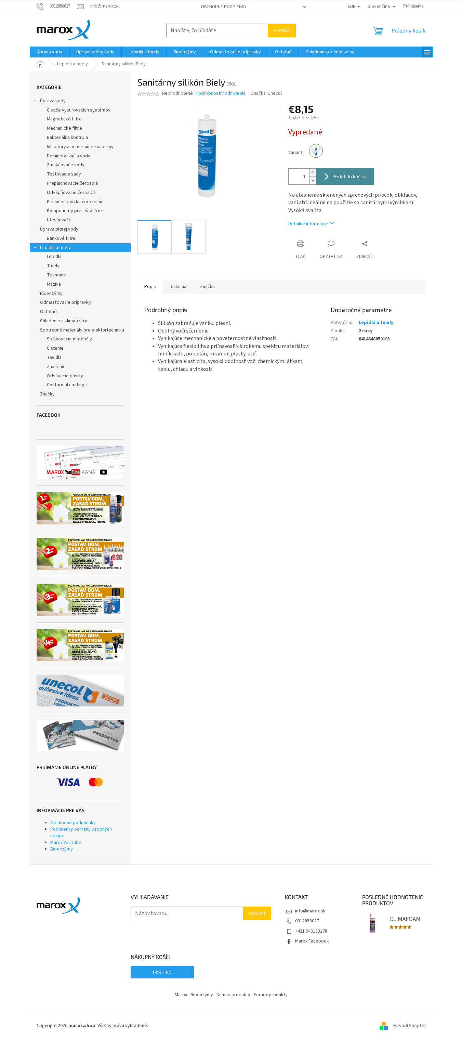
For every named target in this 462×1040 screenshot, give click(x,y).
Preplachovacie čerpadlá (72, 183)
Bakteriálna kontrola (67, 137)
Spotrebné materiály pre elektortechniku (82, 330)
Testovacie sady (64, 174)
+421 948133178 (311, 931)
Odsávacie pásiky (65, 376)
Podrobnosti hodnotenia (221, 93)
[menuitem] (49, 52)
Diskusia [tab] (178, 286)
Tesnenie (56, 275)
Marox (181, 994)
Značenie (56, 366)
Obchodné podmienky (224, 7)
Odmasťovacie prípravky (65, 302)
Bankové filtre (61, 238)
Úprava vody (53, 101)
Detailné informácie (308, 223)
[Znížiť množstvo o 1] (312, 180)
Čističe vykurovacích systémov (78, 110)
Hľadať (281, 30)
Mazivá (54, 284)
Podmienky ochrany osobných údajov (81, 832)
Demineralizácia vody (68, 156)
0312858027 (307, 921)
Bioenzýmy (51, 293)
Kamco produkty (233, 994)
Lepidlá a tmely (55, 247)
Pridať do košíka (349, 176)
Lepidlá (54, 256)
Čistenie (55, 348)
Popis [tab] (150, 286)
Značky (47, 394)
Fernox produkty (271, 994)
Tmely (53, 265)
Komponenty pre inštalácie (74, 210)
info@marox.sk (310, 911)
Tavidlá (54, 357)
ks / (162, 972)
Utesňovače (59, 220)
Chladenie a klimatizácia (64, 320)
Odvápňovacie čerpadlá (71, 192)
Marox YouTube (65, 842)
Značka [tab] (207, 286)
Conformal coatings (67, 384)
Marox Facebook (312, 941)
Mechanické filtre (64, 128)
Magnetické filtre (64, 119)
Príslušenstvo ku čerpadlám (75, 201)
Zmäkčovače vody (65, 164)
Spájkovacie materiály (69, 339)
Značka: (266, 93)
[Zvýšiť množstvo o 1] (312, 173)
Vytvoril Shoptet (409, 1025)
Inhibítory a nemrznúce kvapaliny (80, 146)
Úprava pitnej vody (59, 229)
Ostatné (48, 311)
